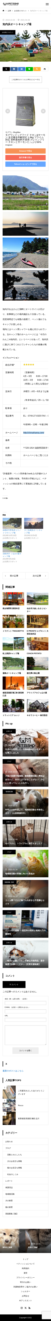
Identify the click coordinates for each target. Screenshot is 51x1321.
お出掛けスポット (7, 32)
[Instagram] (21, 1308)
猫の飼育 (9, 1207)
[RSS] (29, 1308)
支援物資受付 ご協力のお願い (25, 1287)
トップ (25, 1259)
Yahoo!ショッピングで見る (25, 164)
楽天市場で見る (25, 157)
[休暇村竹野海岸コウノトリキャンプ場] (12, 523)
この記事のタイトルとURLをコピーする (25, 79)
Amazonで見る (25, 151)
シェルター (25, 1291)
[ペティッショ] (11, 4)
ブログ (9, 761)
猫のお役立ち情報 (14, 1168)
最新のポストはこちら (13, 1071)
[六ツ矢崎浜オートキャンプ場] (33, 523)
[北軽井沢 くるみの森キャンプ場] (12, 546)
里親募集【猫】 (10, 882)
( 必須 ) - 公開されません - (17, 1007)
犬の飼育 (9, 1201)
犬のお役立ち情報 (14, 1161)
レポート (9, 1181)
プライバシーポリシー (25, 1277)
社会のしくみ (12, 1174)
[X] (25, 1308)
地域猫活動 (9, 791)
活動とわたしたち (14, 1155)
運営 (25, 1273)
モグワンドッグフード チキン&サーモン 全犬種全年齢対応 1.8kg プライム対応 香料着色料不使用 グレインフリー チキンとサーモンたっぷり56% (25, 138)
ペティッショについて (25, 1264)
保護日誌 (9, 1187)
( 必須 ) (16, 999)
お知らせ (9, 731)
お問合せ (25, 1296)
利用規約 (25, 1268)
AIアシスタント (25, 1300)
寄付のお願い (25, 1282)
